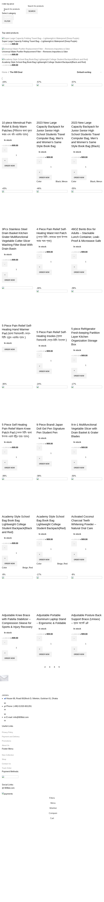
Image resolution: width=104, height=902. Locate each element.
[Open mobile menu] (23, 8)
